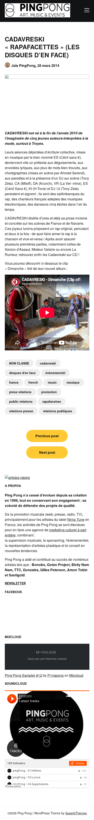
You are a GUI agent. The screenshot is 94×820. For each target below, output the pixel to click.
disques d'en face (22, 373)
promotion (49, 392)
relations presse (21, 411)
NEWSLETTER (15, 583)
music (52, 382)
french (33, 382)
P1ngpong (55, 675)
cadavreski (48, 363)
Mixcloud (76, 675)
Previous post (47, 435)
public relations (21, 401)
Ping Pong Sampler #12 (23, 675)
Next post (47, 452)
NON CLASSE (19, 363)
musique (73, 382)
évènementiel (55, 373)
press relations (20, 392)
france (14, 382)
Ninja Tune (75, 519)
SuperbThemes (76, 813)
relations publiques (57, 411)
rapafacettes (51, 401)
